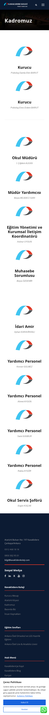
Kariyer (8, 675)
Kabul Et (24, 702)
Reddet (24, 709)
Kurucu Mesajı (12, 595)
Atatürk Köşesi (12, 600)
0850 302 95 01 (12, 555)
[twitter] (14, 576)
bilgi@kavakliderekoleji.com (17, 560)
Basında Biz (10, 609)
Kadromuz (10, 604)
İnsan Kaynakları (13, 614)
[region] (24, 696)
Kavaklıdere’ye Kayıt (14, 666)
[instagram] (23, 576)
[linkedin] (10, 576)
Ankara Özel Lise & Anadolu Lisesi (21, 644)
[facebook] (5, 576)
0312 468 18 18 (12, 549)
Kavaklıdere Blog (13, 670)
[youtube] (19, 576)
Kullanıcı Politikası (25, 696)
